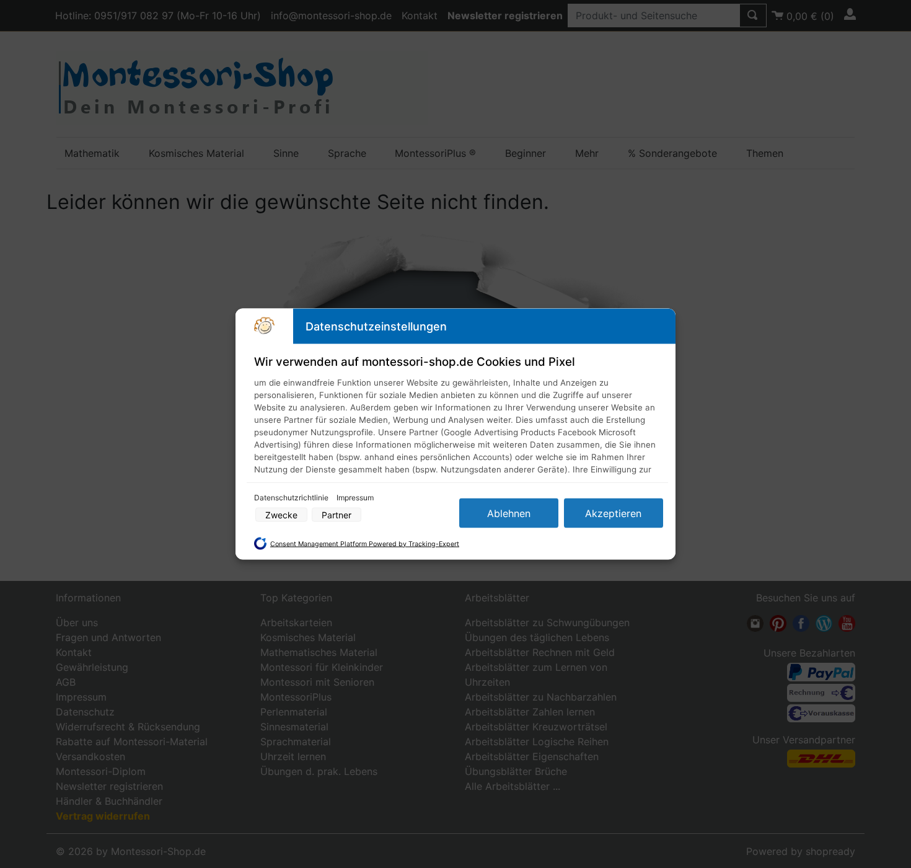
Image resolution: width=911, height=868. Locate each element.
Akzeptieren (613, 513)
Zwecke (281, 515)
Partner (336, 515)
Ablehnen (508, 513)
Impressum (355, 497)
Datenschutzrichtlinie (292, 497)
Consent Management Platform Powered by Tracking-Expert (364, 543)
